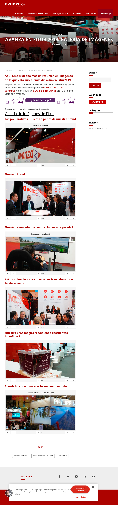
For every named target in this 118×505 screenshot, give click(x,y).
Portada (8, 70)
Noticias (19, 14)
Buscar (95, 86)
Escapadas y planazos (38, 14)
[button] (9, 493)
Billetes (104, 14)
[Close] (93, 487)
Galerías (77, 14)
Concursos (91, 14)
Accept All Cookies (80, 489)
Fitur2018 (62, 456)
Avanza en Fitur (20, 456)
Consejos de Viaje (60, 14)
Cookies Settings (80, 497)
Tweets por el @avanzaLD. (98, 128)
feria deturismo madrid (43, 456)
